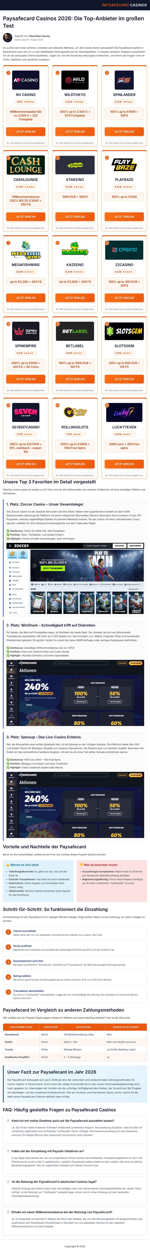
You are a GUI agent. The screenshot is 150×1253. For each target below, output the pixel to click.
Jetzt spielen (25, 131)
